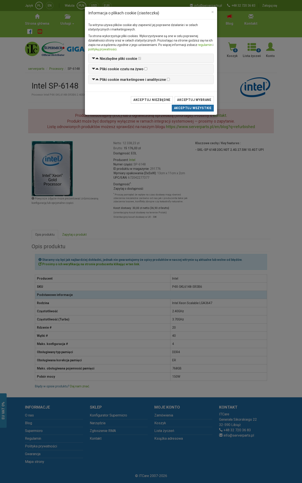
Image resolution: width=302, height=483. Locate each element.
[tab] (151, 58)
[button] (114, 59)
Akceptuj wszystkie (193, 108)
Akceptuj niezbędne (151, 100)
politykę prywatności (102, 49)
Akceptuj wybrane (194, 100)
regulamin (205, 45)
